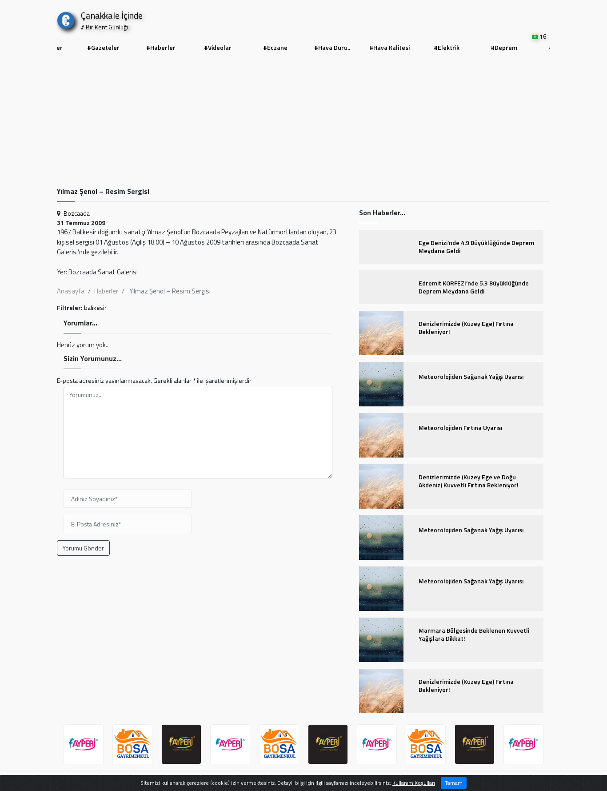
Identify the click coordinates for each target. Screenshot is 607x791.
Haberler (106, 291)
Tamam (454, 783)
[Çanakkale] (66, 18)
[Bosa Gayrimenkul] (132, 744)
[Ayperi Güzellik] (84, 744)
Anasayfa (70, 291)
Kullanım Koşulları (413, 783)
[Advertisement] (303, 120)
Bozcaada (77, 213)
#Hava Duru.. (332, 47)
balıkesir (95, 307)
